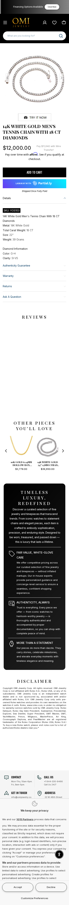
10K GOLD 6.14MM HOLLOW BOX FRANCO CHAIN (21, 464)
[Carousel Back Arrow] (8, 77)
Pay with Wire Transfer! (49, 148)
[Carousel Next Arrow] (61, 77)
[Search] (61, 36)
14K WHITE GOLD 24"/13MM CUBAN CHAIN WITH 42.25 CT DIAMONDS (48, 464)
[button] (59, 854)
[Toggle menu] (5, 22)
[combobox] (34, 35)
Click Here (51, 7)
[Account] (45, 22)
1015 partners (24, 819)
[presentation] (6, 451)
